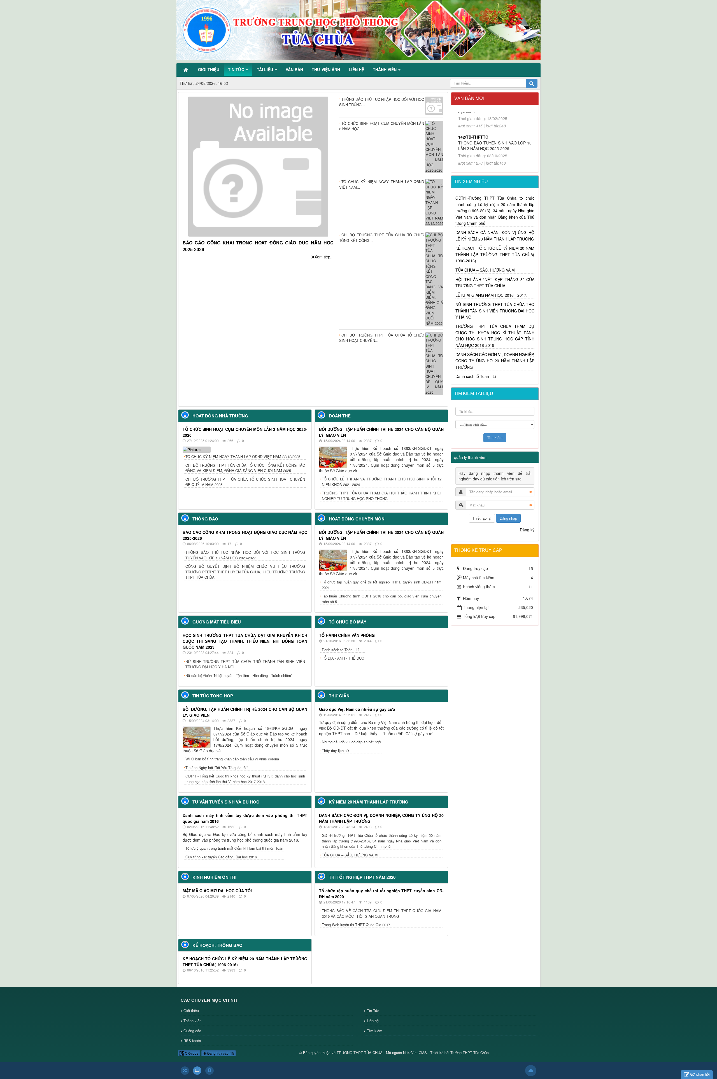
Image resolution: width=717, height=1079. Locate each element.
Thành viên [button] (385, 69)
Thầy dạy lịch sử (335, 750)
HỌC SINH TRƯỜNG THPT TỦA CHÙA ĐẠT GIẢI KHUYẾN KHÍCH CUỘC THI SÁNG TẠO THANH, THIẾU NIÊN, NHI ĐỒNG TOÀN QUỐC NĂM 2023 (245, 641)
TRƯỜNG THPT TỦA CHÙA (360, 1052)
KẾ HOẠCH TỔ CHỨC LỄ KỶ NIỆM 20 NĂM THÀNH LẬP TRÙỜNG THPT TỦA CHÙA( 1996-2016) (495, 254)
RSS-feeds (192, 1040)
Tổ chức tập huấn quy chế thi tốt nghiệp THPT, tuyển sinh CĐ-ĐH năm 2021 (381, 584)
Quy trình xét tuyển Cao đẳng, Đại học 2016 (221, 857)
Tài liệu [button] (265, 69)
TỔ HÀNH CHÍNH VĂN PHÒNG (347, 635)
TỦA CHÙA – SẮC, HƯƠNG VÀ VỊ (350, 855)
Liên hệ (373, 1020)
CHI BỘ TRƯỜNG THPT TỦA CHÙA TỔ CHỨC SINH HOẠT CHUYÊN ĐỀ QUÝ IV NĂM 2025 (245, 482)
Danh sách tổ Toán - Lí (340, 649)
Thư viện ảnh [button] (326, 69)
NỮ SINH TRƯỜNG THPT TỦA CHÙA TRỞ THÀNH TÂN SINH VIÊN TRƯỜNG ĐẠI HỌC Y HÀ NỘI (245, 664)
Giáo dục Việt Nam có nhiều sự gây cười (358, 709)
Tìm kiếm (374, 1030)
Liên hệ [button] (356, 69)
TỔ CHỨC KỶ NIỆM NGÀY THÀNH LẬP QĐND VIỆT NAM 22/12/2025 (242, 456)
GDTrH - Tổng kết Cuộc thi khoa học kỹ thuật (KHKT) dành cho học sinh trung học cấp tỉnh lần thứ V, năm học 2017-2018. (245, 778)
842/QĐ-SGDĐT (472, 148)
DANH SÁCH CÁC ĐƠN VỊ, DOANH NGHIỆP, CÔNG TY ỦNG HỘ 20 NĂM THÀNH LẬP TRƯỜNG (495, 361)
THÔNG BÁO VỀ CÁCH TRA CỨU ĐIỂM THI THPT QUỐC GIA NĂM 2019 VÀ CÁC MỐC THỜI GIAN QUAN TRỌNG (381, 913)
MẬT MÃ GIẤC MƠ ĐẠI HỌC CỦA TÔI (217, 890)
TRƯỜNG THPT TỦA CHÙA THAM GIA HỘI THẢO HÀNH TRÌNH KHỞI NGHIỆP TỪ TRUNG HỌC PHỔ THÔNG (381, 495)
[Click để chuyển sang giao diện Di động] (209, 1070)
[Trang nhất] (186, 69)
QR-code (191, 1053)
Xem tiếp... (324, 257)
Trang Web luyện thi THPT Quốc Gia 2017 (356, 924)
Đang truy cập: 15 (220, 1053)
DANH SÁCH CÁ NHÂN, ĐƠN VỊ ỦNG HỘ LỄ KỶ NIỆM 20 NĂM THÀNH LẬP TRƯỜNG (495, 235)
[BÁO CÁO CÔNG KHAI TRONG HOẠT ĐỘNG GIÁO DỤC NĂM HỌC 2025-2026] (258, 166)
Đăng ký (527, 530)
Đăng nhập (508, 518)
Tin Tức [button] (236, 69)
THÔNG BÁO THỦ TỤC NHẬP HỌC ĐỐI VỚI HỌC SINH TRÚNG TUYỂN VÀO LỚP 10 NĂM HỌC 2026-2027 (245, 555)
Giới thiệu (191, 1010)
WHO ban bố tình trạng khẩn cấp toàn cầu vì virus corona (232, 759)
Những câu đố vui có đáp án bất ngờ (351, 741)
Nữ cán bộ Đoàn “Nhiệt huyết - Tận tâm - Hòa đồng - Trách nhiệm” (238, 675)
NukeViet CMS (415, 1052)
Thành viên (192, 1020)
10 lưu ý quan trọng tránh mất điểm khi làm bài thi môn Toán (234, 848)
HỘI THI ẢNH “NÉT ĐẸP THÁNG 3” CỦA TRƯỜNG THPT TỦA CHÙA (495, 282)
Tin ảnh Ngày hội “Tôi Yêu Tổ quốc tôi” (216, 767)
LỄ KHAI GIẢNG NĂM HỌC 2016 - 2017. (491, 295)
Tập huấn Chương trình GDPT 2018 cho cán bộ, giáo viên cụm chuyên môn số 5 (381, 598)
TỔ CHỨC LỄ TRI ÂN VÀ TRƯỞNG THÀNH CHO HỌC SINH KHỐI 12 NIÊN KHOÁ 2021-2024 (381, 481)
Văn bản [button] (294, 69)
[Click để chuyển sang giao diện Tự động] (185, 1070)
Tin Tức (373, 1010)
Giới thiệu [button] (208, 69)
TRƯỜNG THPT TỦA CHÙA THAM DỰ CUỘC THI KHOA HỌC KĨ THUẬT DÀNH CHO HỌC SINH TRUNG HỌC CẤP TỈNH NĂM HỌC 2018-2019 (495, 335)
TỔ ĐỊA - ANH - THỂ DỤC (343, 658)
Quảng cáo (192, 1030)
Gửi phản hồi (700, 1074)
